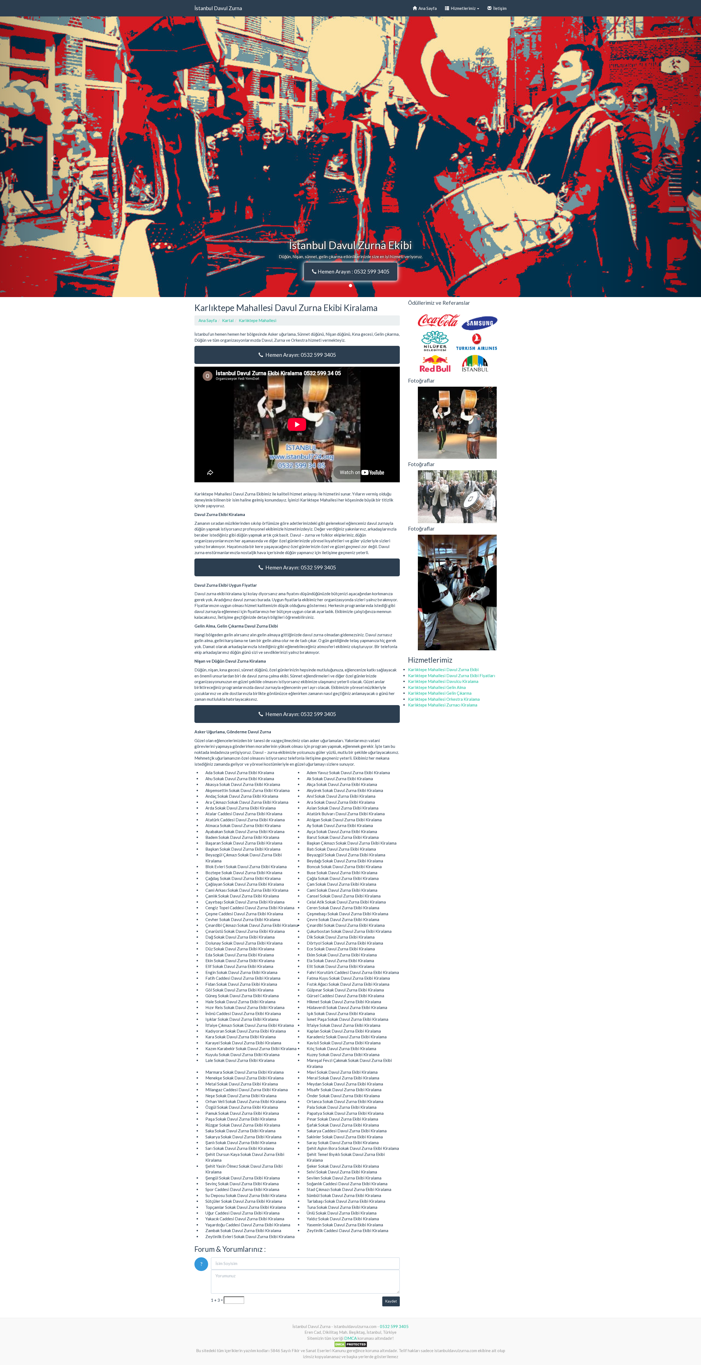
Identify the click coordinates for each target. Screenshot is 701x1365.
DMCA (350, 1338)
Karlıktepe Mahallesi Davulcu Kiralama (443, 681)
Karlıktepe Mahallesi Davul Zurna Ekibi (443, 669)
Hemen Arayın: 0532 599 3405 (299, 355)
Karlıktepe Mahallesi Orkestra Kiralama (444, 699)
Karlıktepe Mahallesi (257, 320)
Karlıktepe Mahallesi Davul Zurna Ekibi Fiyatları (451, 675)
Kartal (228, 320)
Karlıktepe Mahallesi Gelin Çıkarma (440, 693)
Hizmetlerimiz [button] (462, 8)
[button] (52, 156)
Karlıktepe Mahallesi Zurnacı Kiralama (442, 704)
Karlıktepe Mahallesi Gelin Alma (437, 687)
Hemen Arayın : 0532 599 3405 (353, 271)
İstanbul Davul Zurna (218, 8)
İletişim (499, 8)
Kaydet (391, 1301)
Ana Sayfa (427, 8)
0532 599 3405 (394, 1326)
